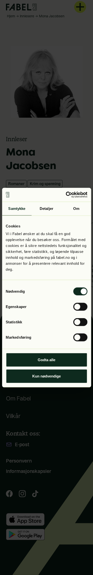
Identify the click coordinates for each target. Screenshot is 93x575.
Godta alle (46, 360)
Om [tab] (76, 208)
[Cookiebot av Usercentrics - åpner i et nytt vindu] (66, 195)
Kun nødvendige (46, 376)
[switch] (80, 307)
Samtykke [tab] (16, 208)
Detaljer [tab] (46, 208)
